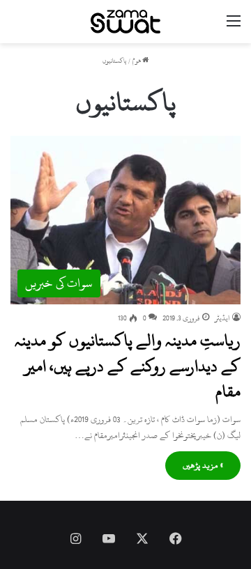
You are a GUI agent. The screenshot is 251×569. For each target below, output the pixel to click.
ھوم (137, 61)
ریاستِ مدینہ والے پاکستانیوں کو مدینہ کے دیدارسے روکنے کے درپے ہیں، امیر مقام (128, 366)
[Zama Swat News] (125, 21)
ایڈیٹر (222, 318)
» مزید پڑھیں (203, 465)
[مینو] (234, 26)
